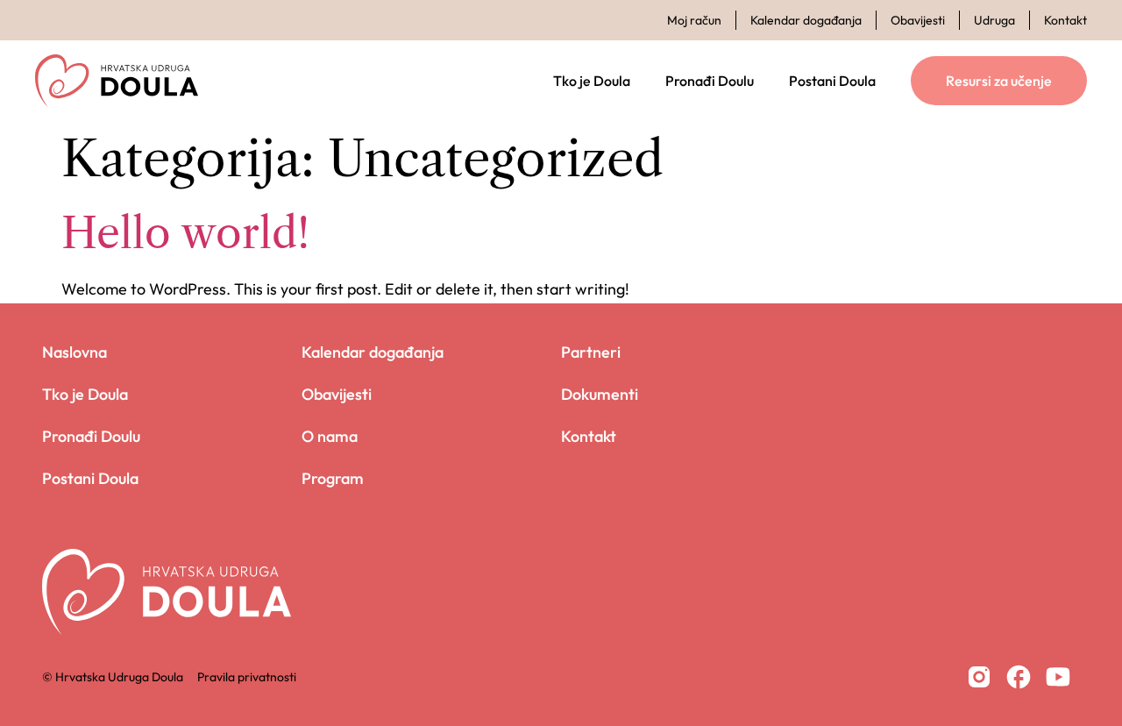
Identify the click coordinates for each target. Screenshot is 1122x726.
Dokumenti (599, 394)
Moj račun (694, 20)
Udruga (994, 20)
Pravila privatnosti (246, 677)
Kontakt (1065, 20)
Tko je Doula (591, 80)
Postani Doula (832, 80)
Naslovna (74, 352)
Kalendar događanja (806, 20)
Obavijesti (918, 20)
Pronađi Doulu (709, 80)
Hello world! (185, 233)
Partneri (591, 352)
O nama (330, 436)
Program (333, 478)
